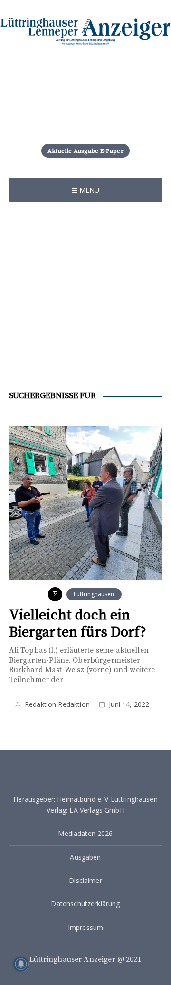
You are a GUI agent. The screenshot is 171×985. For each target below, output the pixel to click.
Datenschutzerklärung (85, 903)
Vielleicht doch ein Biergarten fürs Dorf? (77, 623)
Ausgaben (85, 857)
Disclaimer (85, 880)
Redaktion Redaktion (57, 704)
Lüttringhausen (94, 594)
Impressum (85, 927)
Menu (88, 190)
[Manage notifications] (20, 964)
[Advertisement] (85, 301)
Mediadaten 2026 (85, 833)
